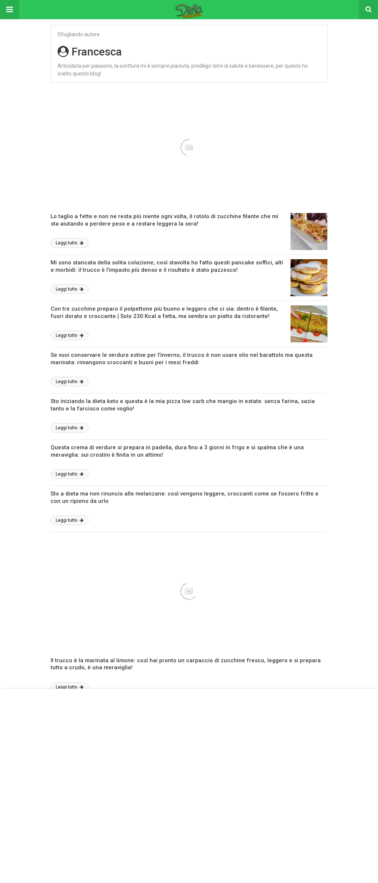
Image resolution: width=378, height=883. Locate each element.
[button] (9, 9)
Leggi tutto (67, 243)
